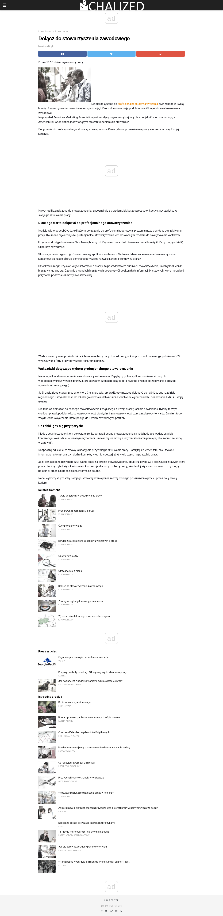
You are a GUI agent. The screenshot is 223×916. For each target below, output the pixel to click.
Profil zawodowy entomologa (74, 702)
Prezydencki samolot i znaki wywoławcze (81, 777)
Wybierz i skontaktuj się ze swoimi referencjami (84, 616)
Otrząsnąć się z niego (70, 571)
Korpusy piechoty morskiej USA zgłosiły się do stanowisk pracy (92, 672)
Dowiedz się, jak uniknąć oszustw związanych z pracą (87, 540)
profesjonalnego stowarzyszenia (138, 104)
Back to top (111, 900)
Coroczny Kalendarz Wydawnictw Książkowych (84, 732)
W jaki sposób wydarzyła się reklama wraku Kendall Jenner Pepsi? (94, 861)
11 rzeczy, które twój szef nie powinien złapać (83, 831)
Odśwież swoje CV (68, 556)
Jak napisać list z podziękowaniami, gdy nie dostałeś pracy (90, 681)
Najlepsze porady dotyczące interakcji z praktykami (86, 822)
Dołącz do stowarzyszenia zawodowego (80, 586)
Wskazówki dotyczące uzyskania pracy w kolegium (86, 792)
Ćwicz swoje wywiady (70, 525)
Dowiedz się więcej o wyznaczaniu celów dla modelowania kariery (94, 747)
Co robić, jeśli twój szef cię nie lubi (76, 762)
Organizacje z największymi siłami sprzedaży (83, 657)
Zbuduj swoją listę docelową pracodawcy (80, 601)
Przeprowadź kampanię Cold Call (76, 510)
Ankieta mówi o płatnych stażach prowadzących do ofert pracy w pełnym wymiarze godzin (108, 807)
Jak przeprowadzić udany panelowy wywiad (82, 846)
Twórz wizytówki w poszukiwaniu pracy (80, 495)
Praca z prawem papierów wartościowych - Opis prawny (89, 717)
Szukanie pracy (45, 31)
